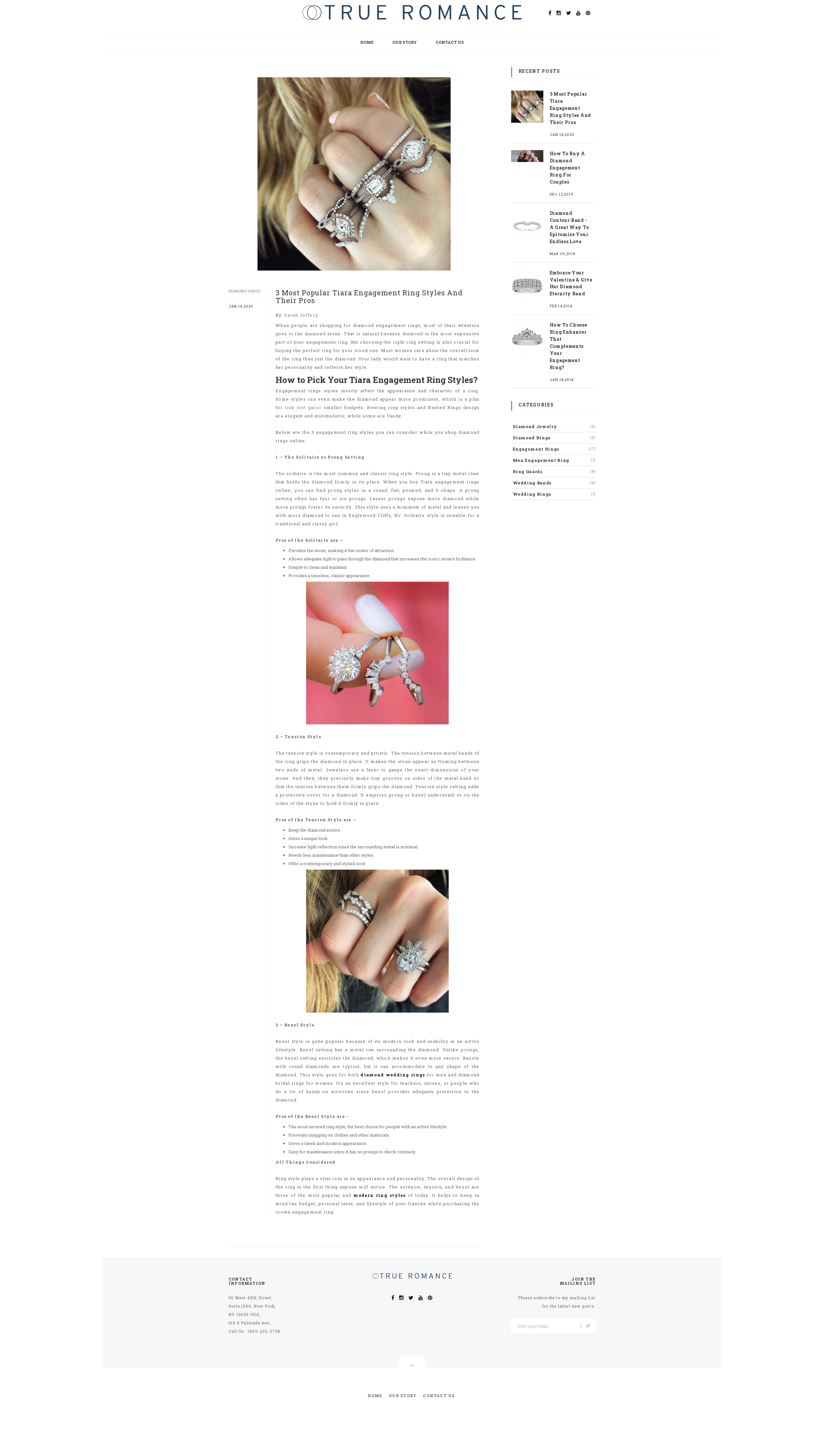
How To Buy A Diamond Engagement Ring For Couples (567, 167)
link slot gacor (303, 407)
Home (366, 42)
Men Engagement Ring (554, 460)
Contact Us (450, 42)
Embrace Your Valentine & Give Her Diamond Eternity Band (571, 283)
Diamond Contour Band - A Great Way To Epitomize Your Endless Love (569, 227)
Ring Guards (554, 471)
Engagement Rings (554, 449)
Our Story (404, 42)
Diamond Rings (244, 291)
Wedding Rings (554, 494)
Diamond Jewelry (554, 426)
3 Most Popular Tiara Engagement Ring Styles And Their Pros (570, 108)
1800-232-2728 (264, 1331)
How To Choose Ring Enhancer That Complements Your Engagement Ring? (568, 346)
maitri (434, 559)
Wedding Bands (554, 483)
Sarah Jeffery (301, 315)
